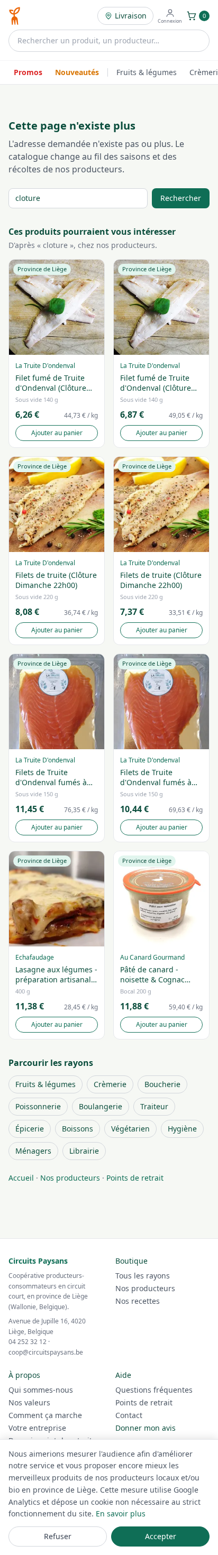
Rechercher (180, 198)
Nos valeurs (29, 1402)
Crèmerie (110, 1084)
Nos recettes (137, 1301)
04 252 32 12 (27, 1341)
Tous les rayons (142, 1276)
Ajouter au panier (57, 432)
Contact (128, 1415)
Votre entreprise (37, 1428)
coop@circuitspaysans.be (45, 1352)
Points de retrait (135, 1178)
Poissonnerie (38, 1106)
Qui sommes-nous (40, 1390)
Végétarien (130, 1129)
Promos (28, 72)
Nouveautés (77, 72)
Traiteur (154, 1106)
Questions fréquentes (154, 1390)
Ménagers (33, 1151)
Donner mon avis (145, 1428)
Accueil (21, 1178)
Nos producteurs (70, 1178)
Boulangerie (100, 1106)
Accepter (160, 1536)
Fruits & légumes (146, 72)
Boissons (77, 1129)
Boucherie (162, 1084)
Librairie (84, 1151)
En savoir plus (121, 1513)
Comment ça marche (45, 1415)
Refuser (57, 1536)
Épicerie (29, 1129)
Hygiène (182, 1129)
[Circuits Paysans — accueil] (14, 15)
